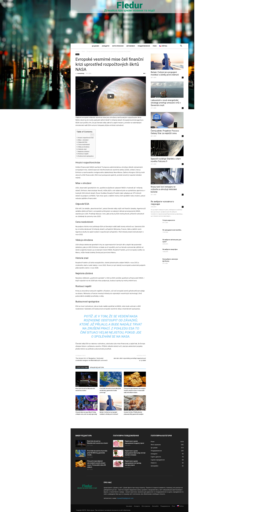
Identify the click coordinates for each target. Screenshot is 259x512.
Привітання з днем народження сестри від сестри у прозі (133, 463)
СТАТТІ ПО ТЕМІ (82, 367)
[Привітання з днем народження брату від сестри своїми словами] (118, 453)
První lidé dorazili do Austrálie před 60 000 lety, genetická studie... (97, 453)
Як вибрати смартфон (170, 249)
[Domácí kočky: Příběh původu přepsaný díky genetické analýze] (135, 402)
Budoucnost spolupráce (86, 156)
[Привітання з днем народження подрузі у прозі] (118, 443)
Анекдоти (105, 46)
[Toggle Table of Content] (91, 135)
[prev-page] (76, 418)
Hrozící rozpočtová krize (86, 137)
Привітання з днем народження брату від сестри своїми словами (135, 453)
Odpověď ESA (82, 142)
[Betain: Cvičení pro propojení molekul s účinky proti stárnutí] (111, 402)
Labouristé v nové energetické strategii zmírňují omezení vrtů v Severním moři (166, 102)
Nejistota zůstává (83, 151)
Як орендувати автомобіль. (172, 230)
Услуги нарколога (168, 220)
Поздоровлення (144, 46)
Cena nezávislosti (84, 144)
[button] (181, 46)
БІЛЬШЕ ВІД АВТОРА (97, 367)
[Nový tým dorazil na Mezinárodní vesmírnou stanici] (86, 379)
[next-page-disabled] (80, 418)
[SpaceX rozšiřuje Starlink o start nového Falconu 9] (167, 148)
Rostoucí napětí (83, 154)
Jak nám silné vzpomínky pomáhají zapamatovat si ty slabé (129, 359)
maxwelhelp (80, 73)
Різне (155, 46)
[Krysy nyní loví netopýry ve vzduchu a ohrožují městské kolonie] (167, 176)
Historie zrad (82, 149)
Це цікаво (95, 46)
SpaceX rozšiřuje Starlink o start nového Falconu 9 (166, 160)
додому (77, 51)
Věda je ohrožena (83, 147)
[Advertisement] (129, 28)
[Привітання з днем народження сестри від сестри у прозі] (118, 463)
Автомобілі (130, 46)
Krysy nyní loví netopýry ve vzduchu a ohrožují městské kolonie (164, 189)
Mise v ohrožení (83, 140)
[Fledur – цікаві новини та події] (129, 7)
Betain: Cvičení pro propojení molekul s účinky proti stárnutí (165, 73)
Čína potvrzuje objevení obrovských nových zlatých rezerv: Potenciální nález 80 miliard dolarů (134, 390)
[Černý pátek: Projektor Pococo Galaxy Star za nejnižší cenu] (167, 120)
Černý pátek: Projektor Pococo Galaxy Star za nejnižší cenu (165, 132)
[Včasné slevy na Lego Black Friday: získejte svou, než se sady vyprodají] (86, 402)
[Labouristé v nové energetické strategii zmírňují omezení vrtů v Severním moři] (167, 90)
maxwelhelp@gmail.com (125, 498)
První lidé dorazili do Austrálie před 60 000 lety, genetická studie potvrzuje (110, 390)
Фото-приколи (118, 46)
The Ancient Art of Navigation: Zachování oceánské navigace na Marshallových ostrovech (91, 359)
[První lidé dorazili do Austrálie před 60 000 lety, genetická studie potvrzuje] (111, 379)
